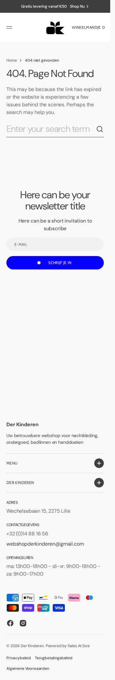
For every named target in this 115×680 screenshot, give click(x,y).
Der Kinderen (32, 645)
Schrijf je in (60, 262)
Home (11, 60)
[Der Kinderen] (55, 27)
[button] (10, 27)
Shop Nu (77, 6)
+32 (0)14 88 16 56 (27, 533)
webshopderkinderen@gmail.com (45, 543)
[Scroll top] (102, 672)
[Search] (100, 129)
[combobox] (51, 129)
